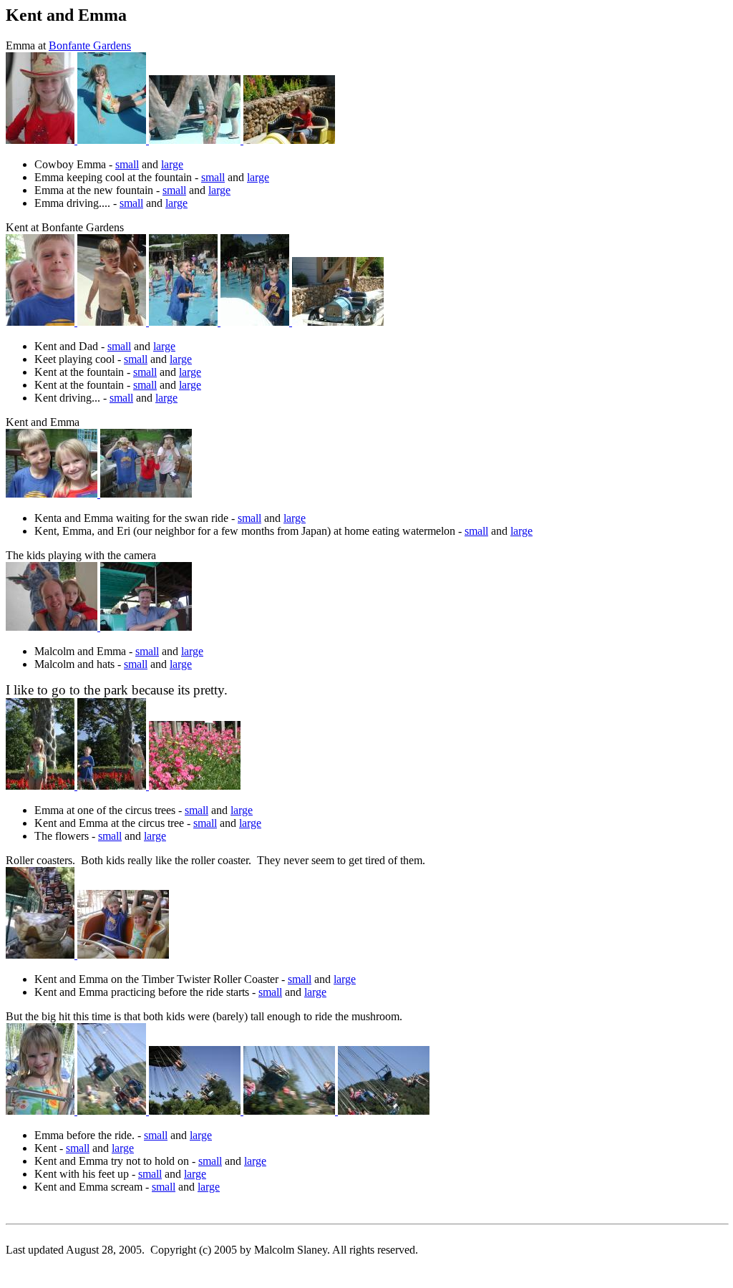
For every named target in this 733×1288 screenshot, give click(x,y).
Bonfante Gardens (90, 45)
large (172, 164)
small (127, 164)
